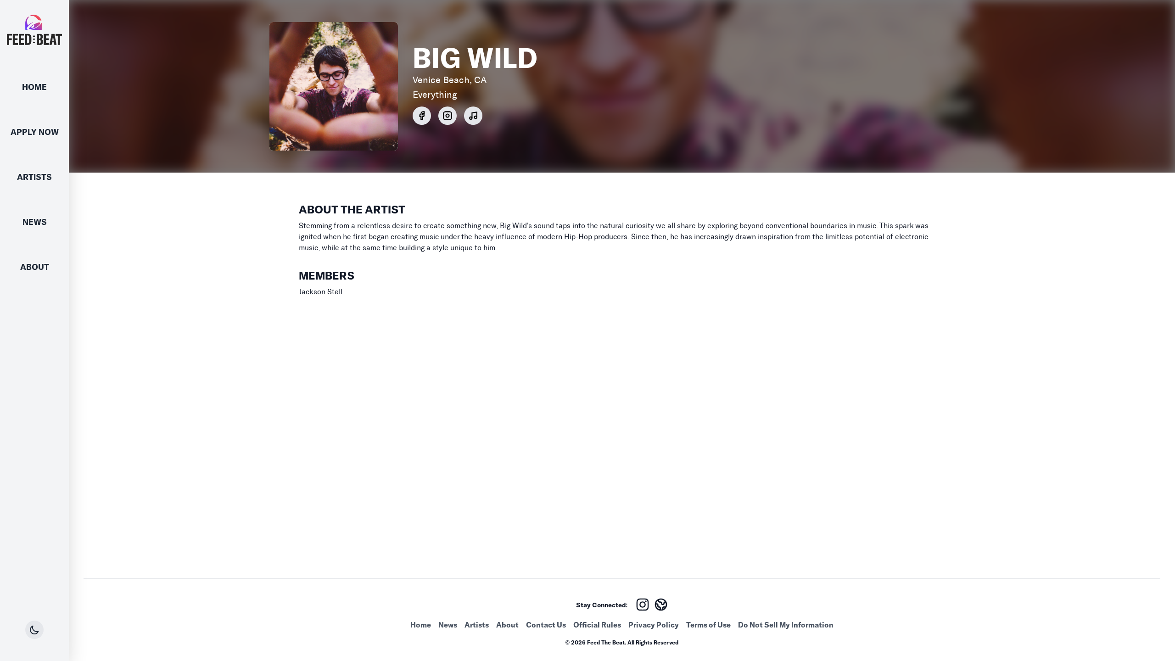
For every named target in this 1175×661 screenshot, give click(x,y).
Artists (34, 177)
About (34, 267)
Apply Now (35, 132)
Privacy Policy (653, 624)
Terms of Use (708, 624)
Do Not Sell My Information (786, 624)
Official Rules (597, 624)
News (34, 222)
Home (34, 87)
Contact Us (546, 624)
